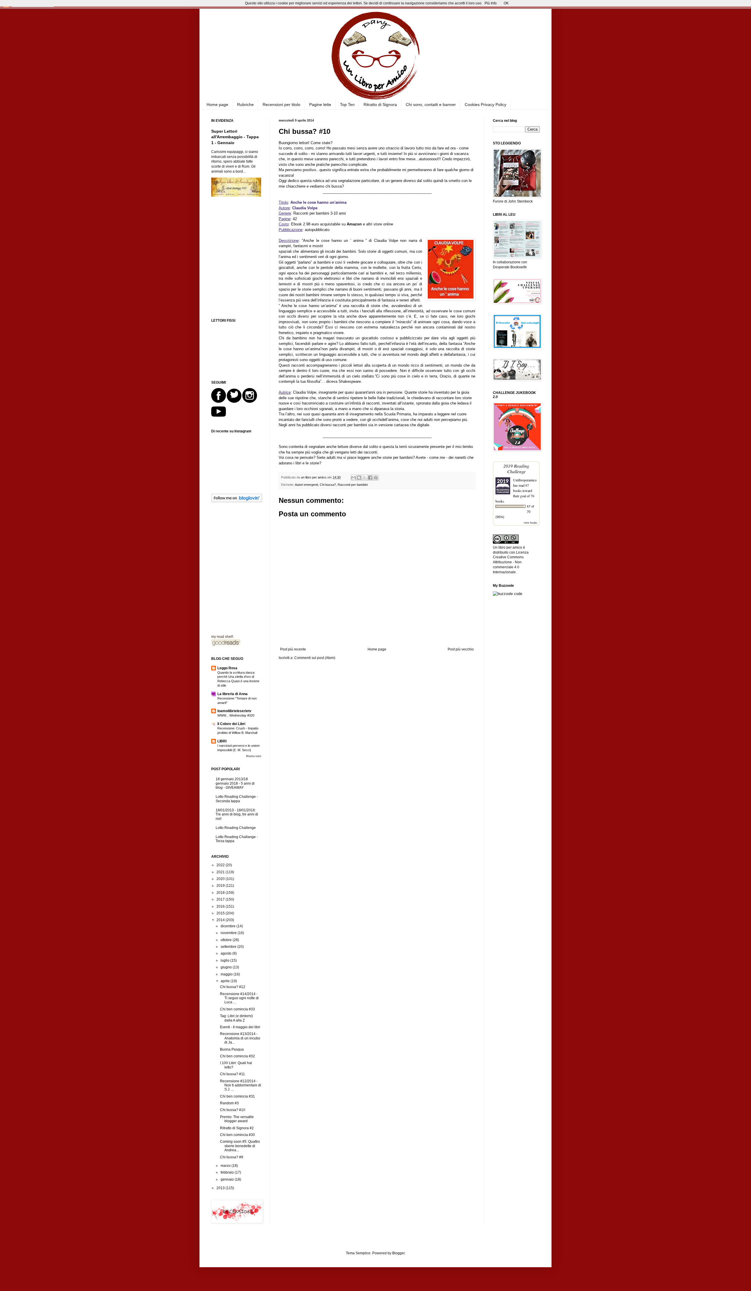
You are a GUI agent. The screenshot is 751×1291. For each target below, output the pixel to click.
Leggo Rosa (227, 668)
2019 (221, 886)
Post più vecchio (461, 649)
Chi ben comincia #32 (237, 1056)
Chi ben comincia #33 (237, 1009)
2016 (221, 906)
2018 (221, 893)
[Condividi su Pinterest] (376, 478)
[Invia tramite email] (353, 478)
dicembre (228, 926)
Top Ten (347, 104)
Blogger (398, 1253)
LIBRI (221, 741)
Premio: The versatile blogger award (237, 1119)
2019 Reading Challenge (516, 468)
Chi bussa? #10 (232, 1110)
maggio (227, 974)
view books (530, 522)
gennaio (228, 1179)
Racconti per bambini (353, 484)
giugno (227, 967)
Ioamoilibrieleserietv (234, 711)
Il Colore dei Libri (231, 724)
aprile (226, 981)
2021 (221, 872)
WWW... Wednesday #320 (235, 715)
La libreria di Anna (232, 694)
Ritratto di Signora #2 (237, 1128)
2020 (221, 879)
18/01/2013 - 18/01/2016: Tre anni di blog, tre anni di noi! (237, 814)
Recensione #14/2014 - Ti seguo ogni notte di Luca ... (239, 998)
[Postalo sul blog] (359, 478)
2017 (221, 899)
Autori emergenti (306, 484)
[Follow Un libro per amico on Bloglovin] (236, 501)
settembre (229, 947)
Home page (217, 104)
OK (506, 3)
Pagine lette (320, 104)
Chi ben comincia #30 (237, 1135)
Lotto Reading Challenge (236, 828)
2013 (221, 1188)
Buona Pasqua (232, 1049)
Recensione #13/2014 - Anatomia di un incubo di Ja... (240, 1038)
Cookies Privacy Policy (485, 104)
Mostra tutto (253, 756)
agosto (226, 953)
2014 (221, 920)
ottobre (227, 940)
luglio (225, 960)
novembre (229, 933)
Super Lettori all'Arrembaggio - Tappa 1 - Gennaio (235, 137)
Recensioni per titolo (281, 104)
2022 (221, 865)
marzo (226, 1166)
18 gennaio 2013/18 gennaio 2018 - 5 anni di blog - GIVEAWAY (235, 783)
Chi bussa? (328, 484)
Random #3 (229, 1103)
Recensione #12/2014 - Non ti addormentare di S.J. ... (240, 1085)
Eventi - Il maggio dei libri (240, 1027)
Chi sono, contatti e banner (431, 104)
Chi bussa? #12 (232, 987)
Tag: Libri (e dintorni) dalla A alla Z (236, 1018)
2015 (221, 913)
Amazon (354, 224)
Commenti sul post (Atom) (314, 658)
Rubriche (245, 104)
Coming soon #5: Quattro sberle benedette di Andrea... (240, 1146)
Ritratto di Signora (380, 104)
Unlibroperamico (525, 480)
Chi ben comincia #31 (237, 1096)
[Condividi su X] (365, 478)
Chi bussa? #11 (232, 1074)
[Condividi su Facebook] (370, 478)
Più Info (491, 3)
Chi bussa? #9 (231, 1157)
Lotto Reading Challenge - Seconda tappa (237, 799)
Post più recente (293, 649)
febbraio (228, 1172)
